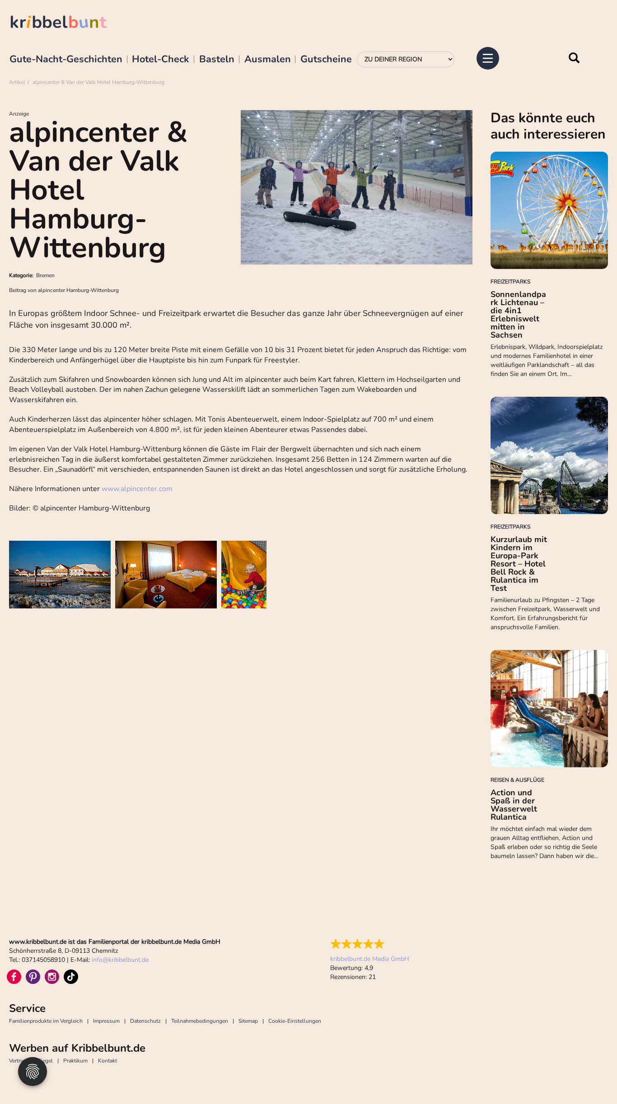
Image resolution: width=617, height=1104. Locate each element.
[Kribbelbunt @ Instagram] (52, 976)
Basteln (216, 60)
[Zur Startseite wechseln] (67, 23)
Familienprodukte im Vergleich (46, 1021)
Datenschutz (145, 1021)
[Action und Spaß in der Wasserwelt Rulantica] (549, 708)
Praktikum (75, 1060)
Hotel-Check (160, 60)
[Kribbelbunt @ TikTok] (71, 976)
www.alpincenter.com (137, 489)
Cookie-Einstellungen (294, 1021)
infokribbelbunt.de (120, 960)
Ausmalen (267, 60)
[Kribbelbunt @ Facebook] (14, 976)
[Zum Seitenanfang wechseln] (590, 1077)
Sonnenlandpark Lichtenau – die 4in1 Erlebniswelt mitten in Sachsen (518, 314)
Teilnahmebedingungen (199, 1021)
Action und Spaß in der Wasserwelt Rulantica (514, 804)
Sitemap (248, 1021)
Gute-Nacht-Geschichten (65, 60)
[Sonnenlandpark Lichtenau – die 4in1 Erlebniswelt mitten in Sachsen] (549, 210)
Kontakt (107, 1060)
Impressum (106, 1021)
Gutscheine (326, 60)
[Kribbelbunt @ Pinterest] (33, 976)
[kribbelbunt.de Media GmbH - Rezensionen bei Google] (369, 943)
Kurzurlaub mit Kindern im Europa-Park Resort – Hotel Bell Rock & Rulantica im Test (519, 564)
